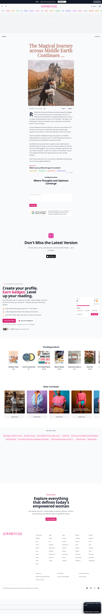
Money (64, 551)
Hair (90, 544)
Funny (37, 544)
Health (37, 548)
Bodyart (38, 538)
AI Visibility (60, 573)
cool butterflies (11, 439)
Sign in (33, 324)
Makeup (97, 10)
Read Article (18, 417)
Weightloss (31, 10)
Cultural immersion (61, 171)
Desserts (52, 10)
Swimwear (91, 557)
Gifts (18, 10)
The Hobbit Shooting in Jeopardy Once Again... (34, 439)
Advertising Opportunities (43, 576)
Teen (37, 560)
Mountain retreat (51, 171)
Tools (37, 564)
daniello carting (29, 436)
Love (37, 551)
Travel (50, 560)
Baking (77, 535)
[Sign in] (99, 6)
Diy (21, 10)
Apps (3, 10)
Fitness (37, 10)
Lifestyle (91, 548)
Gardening (65, 544)
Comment (33, 205)
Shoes (37, 557)
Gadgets (74, 10)
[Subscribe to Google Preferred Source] (39, 212)
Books (50, 538)
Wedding (77, 560)
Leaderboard (79, 314)
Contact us (38, 573)
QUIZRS (71, 172)
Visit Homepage (51, 519)
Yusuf (32, 108)
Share (70, 108)
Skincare (80, 10)
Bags (63, 535)
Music (90, 551)
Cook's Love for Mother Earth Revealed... (84, 436)
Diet (63, 10)
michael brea (92, 439)
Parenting (91, 10)
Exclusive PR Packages (63, 576)
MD (44, 108)
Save (63, 108)
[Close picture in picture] (85, 603)
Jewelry (77, 548)
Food (42, 10)
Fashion (7, 10)
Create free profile (9, 320)
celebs (4, 36)
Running (91, 554)
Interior (13, 10)
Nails (37, 554)
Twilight (25, 10)
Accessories (39, 535)
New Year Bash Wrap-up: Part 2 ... (62, 439)
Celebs (64, 538)
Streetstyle (68, 10)
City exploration (42, 171)
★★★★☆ (97, 36)
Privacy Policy (82, 576)
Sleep (46, 10)
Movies (77, 551)
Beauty (85, 10)
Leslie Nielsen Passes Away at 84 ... (49, 436)
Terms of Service (40, 580)
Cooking (77, 538)
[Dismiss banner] (70, 210)
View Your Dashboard (27, 320)
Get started (94, 314)
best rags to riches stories (13, 436)
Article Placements (84, 573)
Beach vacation (33, 171)
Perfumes (78, 554)
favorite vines (81, 439)
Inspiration (57, 10)
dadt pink (66, 436)
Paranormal (52, 554)
